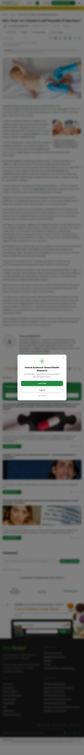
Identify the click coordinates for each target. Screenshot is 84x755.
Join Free (42, 383)
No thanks (42, 396)
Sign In (42, 390)
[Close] (63, 357)
